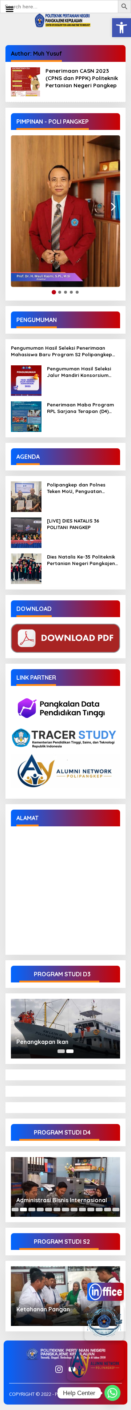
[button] (121, 27)
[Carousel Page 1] (61, 1051)
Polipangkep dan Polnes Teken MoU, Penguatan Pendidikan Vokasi (76, 488)
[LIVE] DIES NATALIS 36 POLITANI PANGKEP (73, 524)
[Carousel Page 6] (56, 1209)
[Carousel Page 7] (65, 1209)
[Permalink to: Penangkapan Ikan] (65, 1029)
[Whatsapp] (112, 1393)
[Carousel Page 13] (115, 1209)
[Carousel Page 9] (82, 1209)
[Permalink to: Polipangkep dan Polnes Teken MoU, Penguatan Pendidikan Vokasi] (26, 495)
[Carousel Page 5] (48, 1209)
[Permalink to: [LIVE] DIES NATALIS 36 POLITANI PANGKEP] (26, 531)
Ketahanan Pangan (43, 1309)
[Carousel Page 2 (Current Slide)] (70, 1051)
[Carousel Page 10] (90, 1209)
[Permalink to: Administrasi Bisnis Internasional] (65, 1187)
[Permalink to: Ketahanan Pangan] (65, 1296)
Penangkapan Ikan (42, 1041)
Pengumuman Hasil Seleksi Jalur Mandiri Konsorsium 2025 (79, 372)
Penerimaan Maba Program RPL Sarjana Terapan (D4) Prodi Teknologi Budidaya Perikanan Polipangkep (80, 408)
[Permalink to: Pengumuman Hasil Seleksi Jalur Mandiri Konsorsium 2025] (26, 379)
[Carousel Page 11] (99, 1209)
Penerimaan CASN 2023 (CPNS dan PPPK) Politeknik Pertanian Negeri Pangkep (81, 78)
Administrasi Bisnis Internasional (61, 1200)
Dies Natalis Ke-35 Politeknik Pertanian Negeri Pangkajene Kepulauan (82, 560)
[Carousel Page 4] (40, 1209)
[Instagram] (59, 1369)
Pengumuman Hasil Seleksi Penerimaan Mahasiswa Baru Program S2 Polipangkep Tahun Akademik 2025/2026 (61, 351)
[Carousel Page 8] (74, 1209)
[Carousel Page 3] (31, 1209)
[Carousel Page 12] (107, 1209)
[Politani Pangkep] (65, 19)
